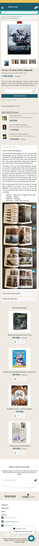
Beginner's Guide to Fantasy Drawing (19, 409)
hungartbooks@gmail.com (12, 521)
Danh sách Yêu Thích (31, 1)
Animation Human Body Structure (19, 335)
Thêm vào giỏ (20, 342)
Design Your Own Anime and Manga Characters (19, 372)
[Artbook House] (14, 6)
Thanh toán (21, 1)
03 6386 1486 (10, 106)
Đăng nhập (6, 1)
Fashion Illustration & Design (19, 446)
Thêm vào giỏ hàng (19, 96)
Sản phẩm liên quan (10, 112)
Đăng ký (13, 1)
